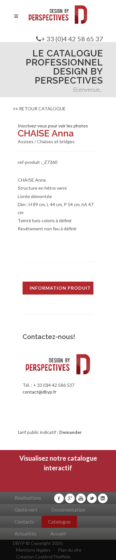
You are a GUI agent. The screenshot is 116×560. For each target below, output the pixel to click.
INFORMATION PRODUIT (60, 288)
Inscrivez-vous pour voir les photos (53, 125)
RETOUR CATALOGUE (39, 108)
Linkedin (103, 498)
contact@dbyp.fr (39, 392)
